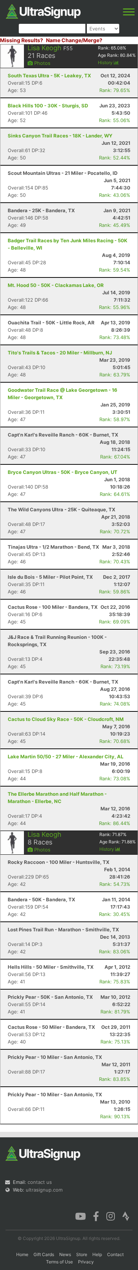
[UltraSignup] (43, 10)
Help (97, 1254)
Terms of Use (59, 1262)
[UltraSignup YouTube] (80, 1216)
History (106, 62)
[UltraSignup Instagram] (110, 1216)
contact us (40, 1182)
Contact (115, 1254)
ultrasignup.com (44, 1190)
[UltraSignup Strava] (125, 1216)
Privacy (86, 1262)
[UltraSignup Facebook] (96, 1216)
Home (22, 1254)
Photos (41, 63)
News (65, 1254)
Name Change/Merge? (74, 40)
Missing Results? (21, 40)
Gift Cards (43, 1254)
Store (81, 1254)
